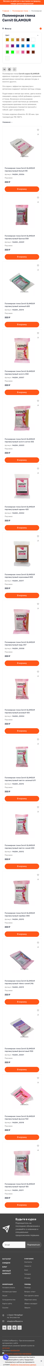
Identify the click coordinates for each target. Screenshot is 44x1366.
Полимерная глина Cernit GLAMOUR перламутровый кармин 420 (20, 508)
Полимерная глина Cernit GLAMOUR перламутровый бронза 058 (20, 237)
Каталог (6, 1259)
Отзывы (27, 1278)
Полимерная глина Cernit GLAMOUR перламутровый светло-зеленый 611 (20, 779)
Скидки (6, 1263)
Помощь (27, 1287)
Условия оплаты (8, 1287)
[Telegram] (9, 69)
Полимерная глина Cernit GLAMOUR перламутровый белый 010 (20, 169)
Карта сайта (7, 1304)
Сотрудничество (8, 1300)
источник (6, 1348)
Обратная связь (30, 1300)
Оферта (27, 1308)
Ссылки (5, 1308)
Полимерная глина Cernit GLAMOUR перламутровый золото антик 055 (20, 440)
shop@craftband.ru (15, 1321)
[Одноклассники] (9, 1328)
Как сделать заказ (31, 1295)
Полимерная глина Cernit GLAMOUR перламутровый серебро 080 (20, 914)
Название (6, 122)
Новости (27, 1266)
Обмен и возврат (30, 1304)
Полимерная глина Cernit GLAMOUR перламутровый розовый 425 (20, 711)
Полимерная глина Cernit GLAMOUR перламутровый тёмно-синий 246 (20, 982)
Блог (4, 1267)
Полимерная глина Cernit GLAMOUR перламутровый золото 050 (20, 372)
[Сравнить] (38, 134)
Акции (4, 1295)
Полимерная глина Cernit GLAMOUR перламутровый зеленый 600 (20, 304)
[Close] (40, 1361)
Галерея (27, 1274)
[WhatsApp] (14, 69)
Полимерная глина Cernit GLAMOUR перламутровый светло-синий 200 (20, 846)
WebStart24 (15, 1350)
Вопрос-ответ (29, 1292)
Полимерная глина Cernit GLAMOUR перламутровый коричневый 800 (20, 575)
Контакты (28, 1262)
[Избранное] (38, 130)
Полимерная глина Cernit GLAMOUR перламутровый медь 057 (20, 643)
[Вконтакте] (4, 69)
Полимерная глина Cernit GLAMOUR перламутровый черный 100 (20, 1185)
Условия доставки (9, 1292)
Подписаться (33, 1244)
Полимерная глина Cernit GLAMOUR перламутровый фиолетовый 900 (20, 1050)
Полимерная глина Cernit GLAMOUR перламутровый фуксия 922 (20, 1117)
